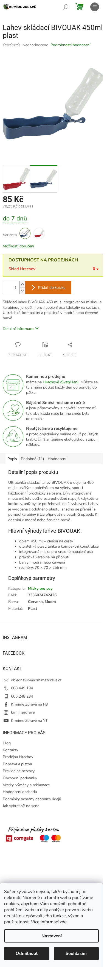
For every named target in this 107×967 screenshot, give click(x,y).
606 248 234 (22, 696)
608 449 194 (22, 688)
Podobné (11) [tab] (32, 458)
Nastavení (51, 936)
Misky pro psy (40, 588)
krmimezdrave (23, 712)
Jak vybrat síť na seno (21, 805)
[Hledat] (65, 6)
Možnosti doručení (18, 246)
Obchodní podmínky (20, 778)
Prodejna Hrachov (18, 757)
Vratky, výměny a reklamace (26, 785)
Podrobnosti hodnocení (70, 45)
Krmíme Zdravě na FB (29, 704)
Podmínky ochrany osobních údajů (32, 799)
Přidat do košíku (52, 287)
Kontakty (10, 750)
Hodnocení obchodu (20, 791)
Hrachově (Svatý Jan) (60, 382)
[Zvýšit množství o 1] (22, 284)
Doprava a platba (17, 764)
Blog (7, 743)
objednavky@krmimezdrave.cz (36, 680)
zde (63, 922)
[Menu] (94, 6)
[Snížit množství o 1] (22, 291)
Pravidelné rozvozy (19, 771)
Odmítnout (27, 953)
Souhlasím (76, 953)
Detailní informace (18, 328)
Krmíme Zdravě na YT (29, 720)
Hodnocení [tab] (57, 458)
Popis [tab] (12, 458)
